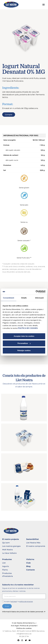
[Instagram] (22, 640)
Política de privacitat (28, 626)
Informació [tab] (39, 298)
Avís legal (15, 626)
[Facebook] (18, 640)
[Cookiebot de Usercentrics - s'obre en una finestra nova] (35, 291)
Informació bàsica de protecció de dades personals (22, 612)
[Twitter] (25, 640)
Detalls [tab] (24, 298)
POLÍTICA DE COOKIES (28, 328)
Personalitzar (23, 343)
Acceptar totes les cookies (24, 336)
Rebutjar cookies (24, 350)
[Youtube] (29, 640)
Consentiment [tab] (8, 298)
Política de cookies (24, 628)
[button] (43, 4)
